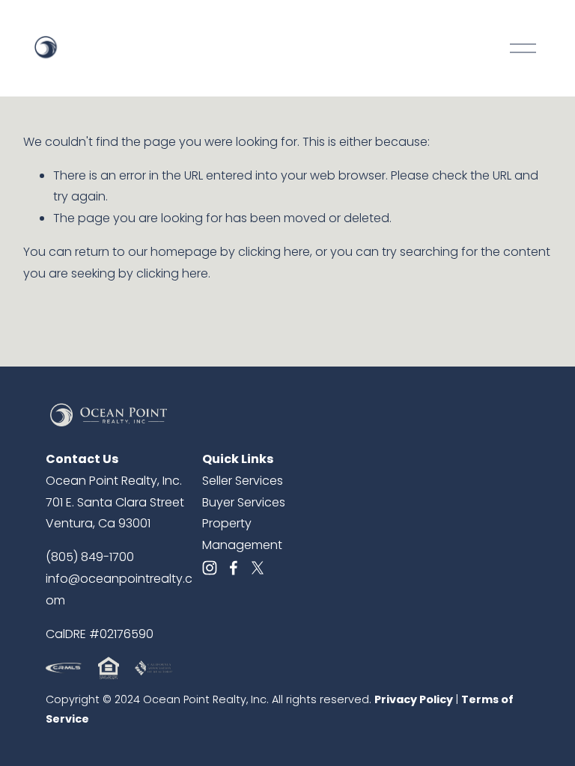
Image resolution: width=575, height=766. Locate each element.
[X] (257, 567)
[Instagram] (209, 567)
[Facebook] (233, 567)
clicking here (274, 251)
